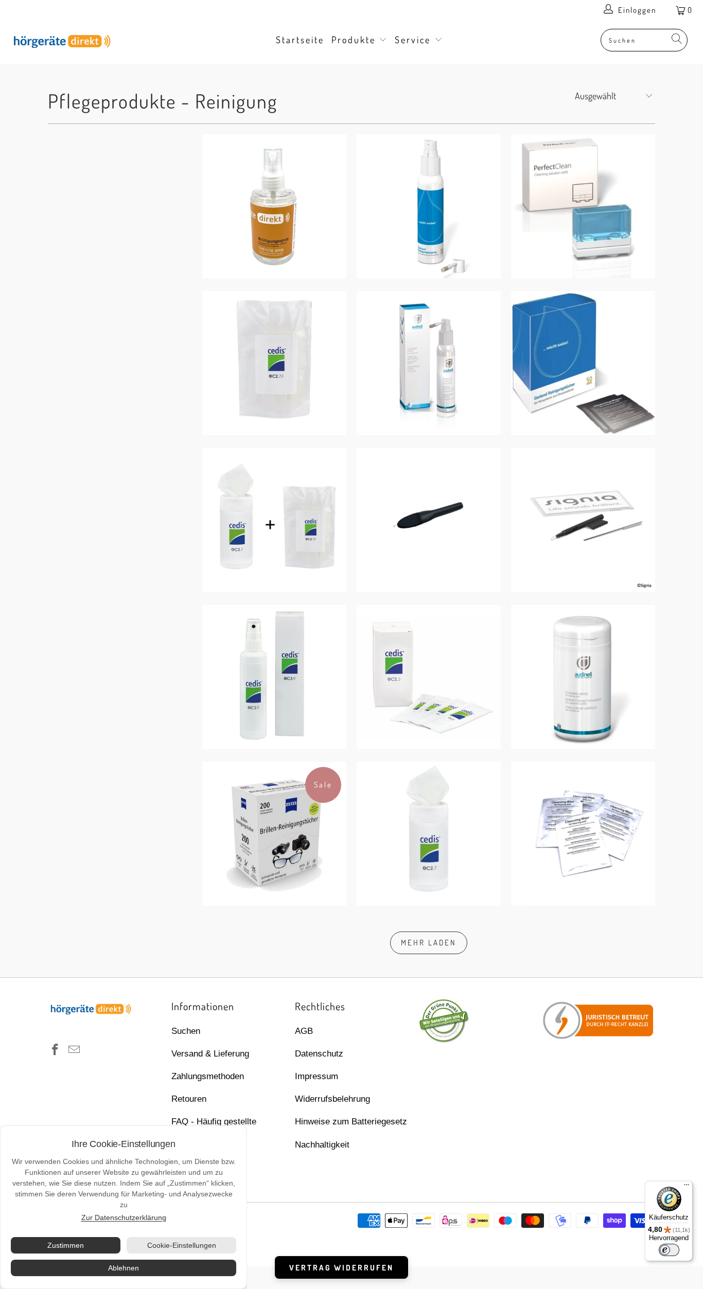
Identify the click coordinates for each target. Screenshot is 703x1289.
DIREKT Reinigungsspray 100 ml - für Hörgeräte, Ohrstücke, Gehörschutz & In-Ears (274, 206)
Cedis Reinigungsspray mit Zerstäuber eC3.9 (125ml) (274, 677)
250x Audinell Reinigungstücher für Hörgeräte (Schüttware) (583, 834)
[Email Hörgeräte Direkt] (74, 1050)
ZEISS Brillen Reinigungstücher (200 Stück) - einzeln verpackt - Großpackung (274, 834)
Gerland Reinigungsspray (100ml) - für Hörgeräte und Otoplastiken (429, 206)
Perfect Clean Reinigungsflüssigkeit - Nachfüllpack (583, 206)
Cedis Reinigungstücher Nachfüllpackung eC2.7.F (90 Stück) (274, 363)
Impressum (316, 1076)
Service (414, 39)
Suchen (185, 1031)
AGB (304, 1031)
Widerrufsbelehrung (332, 1099)
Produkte (355, 39)
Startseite (300, 39)
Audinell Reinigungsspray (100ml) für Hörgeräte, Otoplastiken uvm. (429, 363)
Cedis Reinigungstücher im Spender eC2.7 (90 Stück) (429, 834)
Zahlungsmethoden (207, 1076)
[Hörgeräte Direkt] (61, 42)
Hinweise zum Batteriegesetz (351, 1121)
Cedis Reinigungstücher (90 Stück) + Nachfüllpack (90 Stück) (274, 520)
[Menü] (686, 1187)
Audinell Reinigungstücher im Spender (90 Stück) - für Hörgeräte (583, 677)
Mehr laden (428, 942)
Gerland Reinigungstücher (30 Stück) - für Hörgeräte (583, 363)
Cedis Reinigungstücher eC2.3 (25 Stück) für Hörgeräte (429, 677)
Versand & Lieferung (210, 1054)
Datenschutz (319, 1054)
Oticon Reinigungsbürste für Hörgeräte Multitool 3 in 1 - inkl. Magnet (429, 520)
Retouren (188, 1099)
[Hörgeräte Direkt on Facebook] (55, 1050)
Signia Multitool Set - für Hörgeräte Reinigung (583, 520)
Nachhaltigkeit (322, 1145)
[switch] (669, 1250)
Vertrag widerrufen (341, 1268)
